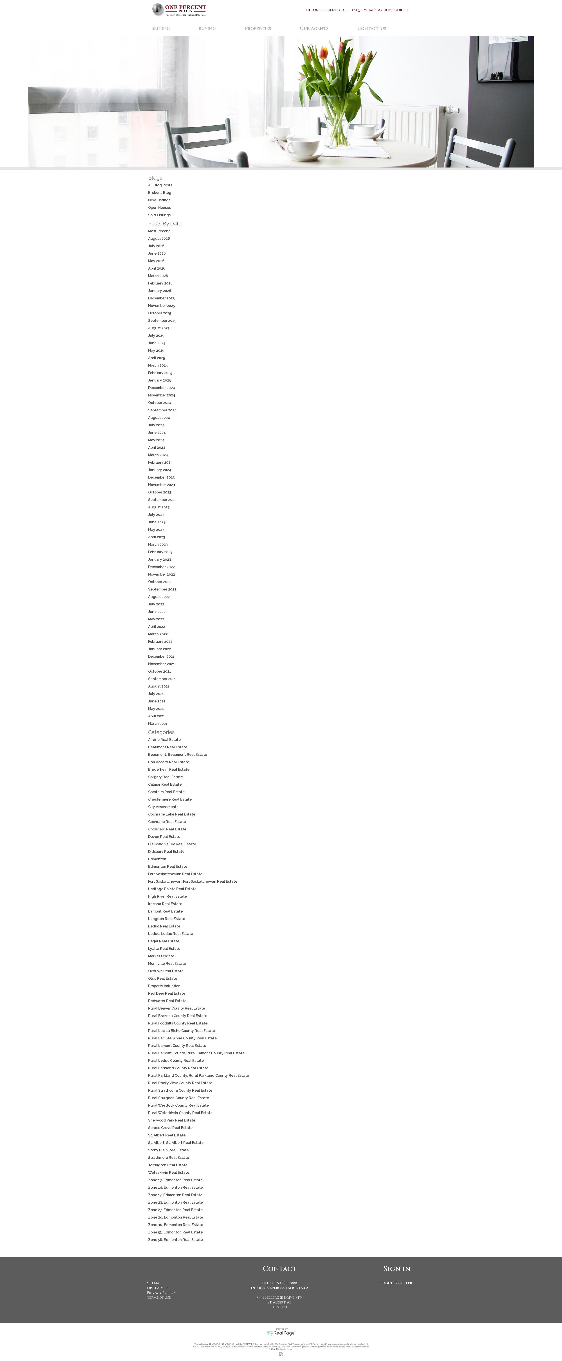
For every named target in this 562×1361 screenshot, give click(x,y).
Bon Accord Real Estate (168, 762)
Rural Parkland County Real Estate (178, 1068)
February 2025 (160, 373)
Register (403, 1283)
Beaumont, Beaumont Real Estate (177, 755)
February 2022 (160, 641)
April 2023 (156, 537)
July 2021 (156, 694)
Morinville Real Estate (167, 963)
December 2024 (161, 388)
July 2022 (156, 604)
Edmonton (157, 859)
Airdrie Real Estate (164, 740)
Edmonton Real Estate (167, 866)
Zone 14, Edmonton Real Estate (175, 1187)
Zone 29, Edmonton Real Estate (175, 1217)
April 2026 (156, 268)
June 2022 (157, 612)
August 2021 (158, 686)
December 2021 (161, 656)
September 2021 (162, 679)
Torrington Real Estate (167, 1165)
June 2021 (156, 701)
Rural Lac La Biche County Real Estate (181, 1031)
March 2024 (158, 455)
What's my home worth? (386, 10)
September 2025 (162, 321)
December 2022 (161, 567)
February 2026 (160, 283)
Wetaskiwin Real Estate (168, 1172)
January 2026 (159, 291)
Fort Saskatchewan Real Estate (175, 874)
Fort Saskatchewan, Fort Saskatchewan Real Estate (192, 881)
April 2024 (156, 447)
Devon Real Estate (164, 837)
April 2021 (156, 716)
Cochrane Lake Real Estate (171, 814)
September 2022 (162, 589)
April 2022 (156, 627)
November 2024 (161, 395)
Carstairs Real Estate (166, 792)
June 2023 (157, 522)
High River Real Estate (167, 896)
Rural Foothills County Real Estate (177, 1023)
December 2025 (161, 298)
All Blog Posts (160, 185)
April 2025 (156, 358)
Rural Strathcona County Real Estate (180, 1090)
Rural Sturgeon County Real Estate (178, 1098)
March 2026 (158, 276)
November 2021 (161, 664)
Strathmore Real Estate (168, 1158)
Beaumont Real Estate (167, 747)
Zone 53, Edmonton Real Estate (175, 1232)
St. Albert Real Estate (167, 1135)
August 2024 (159, 418)
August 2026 (159, 238)
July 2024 (156, 425)
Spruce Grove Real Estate (170, 1128)
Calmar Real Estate (165, 784)
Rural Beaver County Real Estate (176, 1008)
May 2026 (156, 261)
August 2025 (158, 328)
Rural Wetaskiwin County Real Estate (180, 1113)
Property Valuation (164, 986)
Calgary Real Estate (165, 777)
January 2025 (159, 380)
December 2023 (161, 477)
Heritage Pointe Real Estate (172, 889)
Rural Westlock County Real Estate (178, 1105)
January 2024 (159, 470)
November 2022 (161, 574)
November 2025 (161, 306)
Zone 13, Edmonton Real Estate (175, 1180)
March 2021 (158, 724)
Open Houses (159, 207)
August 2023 (159, 507)
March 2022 (158, 634)
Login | (387, 1283)
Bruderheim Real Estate (168, 769)
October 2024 (159, 403)
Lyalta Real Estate (164, 949)
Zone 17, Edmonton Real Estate (175, 1195)
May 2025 (156, 350)
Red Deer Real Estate (166, 993)
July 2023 (156, 515)
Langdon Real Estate (166, 919)
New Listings (159, 200)
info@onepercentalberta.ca (279, 1287)
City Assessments (163, 807)
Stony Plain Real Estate (168, 1150)
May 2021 (156, 709)
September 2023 (162, 500)
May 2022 (156, 619)
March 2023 (158, 544)
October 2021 (159, 671)
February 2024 (160, 462)
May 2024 (156, 440)
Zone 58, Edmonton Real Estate (175, 1240)
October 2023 (159, 492)
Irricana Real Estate (165, 904)
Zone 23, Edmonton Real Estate (175, 1202)
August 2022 (159, 597)
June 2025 (156, 343)
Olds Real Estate (162, 978)
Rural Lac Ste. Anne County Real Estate (182, 1038)
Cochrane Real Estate (167, 822)
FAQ (355, 10)
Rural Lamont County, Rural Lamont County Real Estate (196, 1053)
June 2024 (157, 432)
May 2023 (156, 529)
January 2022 (159, 649)
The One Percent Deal (325, 10)
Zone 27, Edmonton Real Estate (175, 1210)
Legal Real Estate (163, 941)
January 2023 (159, 559)
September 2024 (162, 410)
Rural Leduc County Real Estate (176, 1061)
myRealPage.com (281, 1333)
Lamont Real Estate (165, 911)
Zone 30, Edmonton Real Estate (175, 1225)
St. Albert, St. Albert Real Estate (176, 1143)
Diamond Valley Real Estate (172, 844)
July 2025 (156, 335)
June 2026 (157, 253)
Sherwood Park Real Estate (171, 1120)
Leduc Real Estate (164, 926)
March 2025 (158, 365)
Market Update (161, 956)
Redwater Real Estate (167, 1001)
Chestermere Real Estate (170, 799)
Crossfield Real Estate (167, 829)
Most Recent (159, 231)
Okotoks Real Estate (166, 971)
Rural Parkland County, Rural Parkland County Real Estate (198, 1075)
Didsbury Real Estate (166, 852)
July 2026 (156, 246)
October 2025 (159, 313)
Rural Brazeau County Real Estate (177, 1016)
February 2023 (160, 552)
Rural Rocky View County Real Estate (180, 1083)
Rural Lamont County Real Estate (177, 1046)
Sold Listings (159, 215)
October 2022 (159, 582)
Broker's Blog (159, 193)
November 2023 (161, 485)
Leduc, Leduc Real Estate (170, 934)
